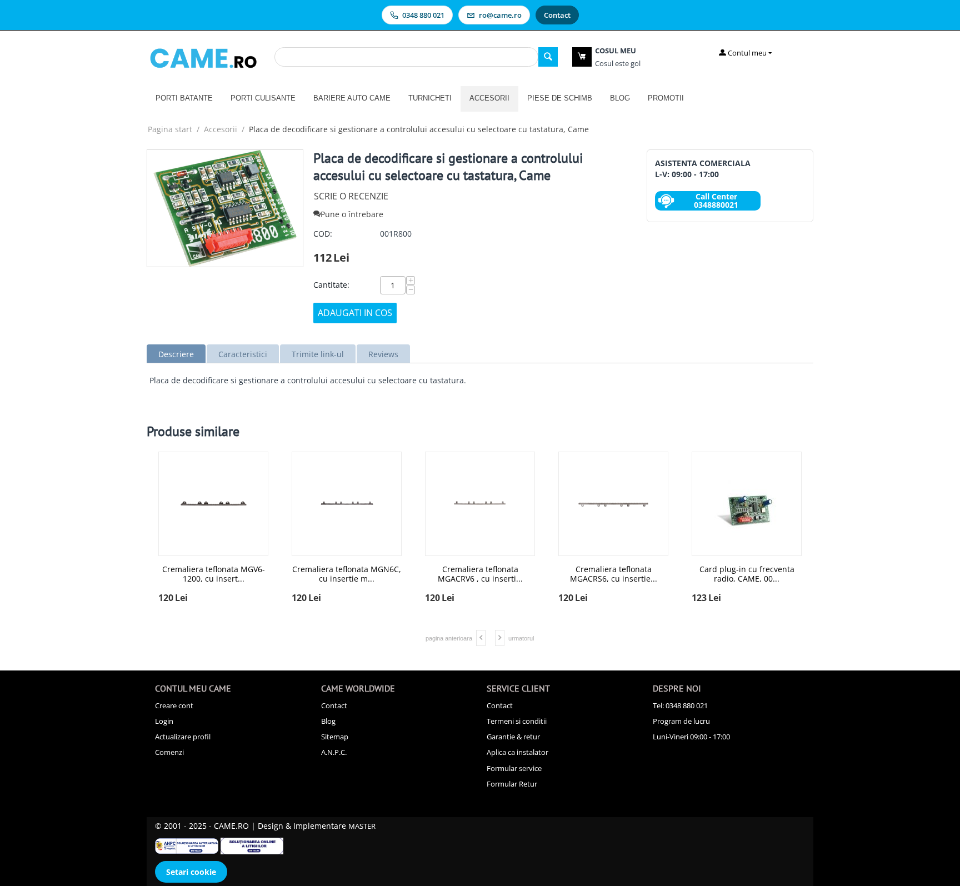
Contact (334, 705)
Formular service (514, 768)
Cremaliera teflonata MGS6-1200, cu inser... (213, 574)
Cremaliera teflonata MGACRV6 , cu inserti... (613, 574)
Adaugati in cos (355, 313)
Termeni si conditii (517, 721)
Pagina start (170, 129)
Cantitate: (331, 284)
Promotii (666, 98)
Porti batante (184, 98)
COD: (322, 233)
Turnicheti (430, 98)
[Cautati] (548, 57)
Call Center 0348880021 (716, 201)
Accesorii (489, 98)
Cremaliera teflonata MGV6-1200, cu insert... (347, 574)
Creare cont (174, 705)
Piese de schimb (559, 98)
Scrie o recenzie (351, 196)
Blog (620, 98)
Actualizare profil (183, 737)
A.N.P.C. (334, 752)
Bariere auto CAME (352, 98)
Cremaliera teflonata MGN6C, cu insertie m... (480, 574)
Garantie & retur (513, 737)
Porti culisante (263, 98)
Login (164, 721)
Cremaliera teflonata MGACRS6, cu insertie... (747, 574)
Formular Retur (512, 784)
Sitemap (334, 737)
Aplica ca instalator (517, 752)
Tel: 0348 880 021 (680, 705)
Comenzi (169, 752)
